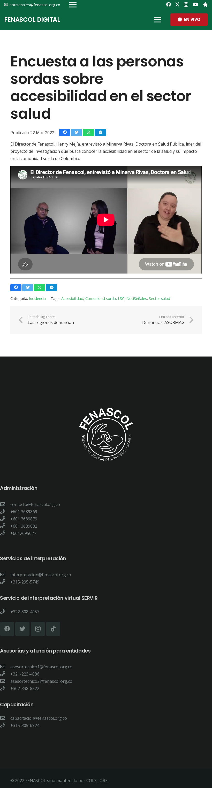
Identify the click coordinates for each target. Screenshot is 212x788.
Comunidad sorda (100, 298)
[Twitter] (177, 4)
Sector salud (159, 298)
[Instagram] (186, 4)
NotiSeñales (136, 298)
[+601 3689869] (5, 511)
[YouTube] (195, 4)
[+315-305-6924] (5, 725)
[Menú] (158, 19)
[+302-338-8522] (5, 688)
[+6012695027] (5, 533)
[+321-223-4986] (5, 674)
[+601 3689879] (5, 518)
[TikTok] (53, 629)
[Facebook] (168, 4)
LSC (121, 298)
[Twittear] (76, 132)
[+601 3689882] (5, 526)
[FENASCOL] (205, 4)
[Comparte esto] (64, 132)
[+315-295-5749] (5, 582)
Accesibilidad (72, 298)
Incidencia (37, 298)
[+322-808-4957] (5, 611)
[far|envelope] (5, 504)
